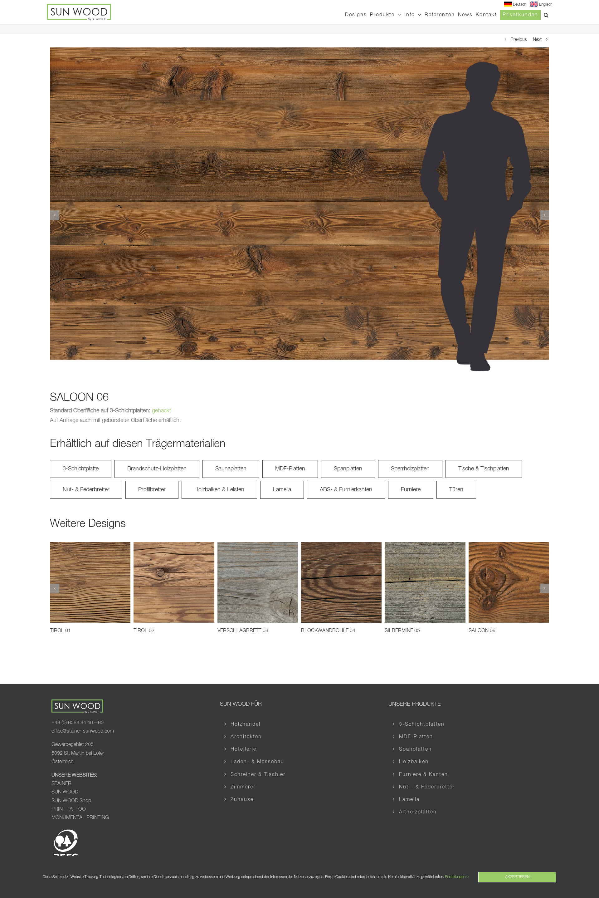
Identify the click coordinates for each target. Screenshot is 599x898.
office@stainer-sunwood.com (82, 731)
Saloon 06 (482, 630)
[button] (546, 14)
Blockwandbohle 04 (328, 630)
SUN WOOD (64, 792)
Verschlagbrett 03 (242, 630)
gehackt (161, 411)
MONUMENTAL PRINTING (80, 817)
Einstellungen (455, 877)
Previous (519, 39)
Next (537, 39)
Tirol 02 (144, 630)
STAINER (61, 783)
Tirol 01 (60, 630)
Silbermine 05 (402, 630)
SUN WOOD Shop (71, 800)
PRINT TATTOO (69, 809)
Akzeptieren (517, 877)
